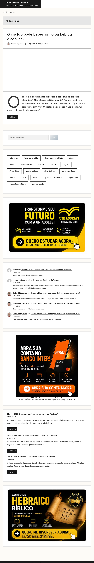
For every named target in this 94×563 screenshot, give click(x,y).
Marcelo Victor (19, 280)
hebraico (54, 164)
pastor (23, 177)
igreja (67, 164)
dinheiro (72, 158)
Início (5, 12)
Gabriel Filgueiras (17, 44)
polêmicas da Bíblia (53, 177)
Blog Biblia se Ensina (17, 2)
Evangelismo (26, 164)
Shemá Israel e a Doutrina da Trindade (44, 280)
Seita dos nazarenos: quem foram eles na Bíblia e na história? (32, 435)
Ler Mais (13, 117)
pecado (36, 177)
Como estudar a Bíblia (54, 158)
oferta (12, 177)
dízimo (12, 164)
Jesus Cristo (14, 171)
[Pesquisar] (54, 137)
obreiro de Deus (68, 171)
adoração (14, 158)
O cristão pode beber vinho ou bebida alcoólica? (47, 70)
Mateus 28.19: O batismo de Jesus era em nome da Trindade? (46, 270)
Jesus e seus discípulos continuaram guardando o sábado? (31, 457)
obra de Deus (49, 171)
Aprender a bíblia (31, 158)
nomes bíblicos (32, 171)
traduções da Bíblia (18, 184)
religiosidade (73, 177)
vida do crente (38, 184)
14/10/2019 (31, 44)
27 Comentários (43, 44)
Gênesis (41, 164)
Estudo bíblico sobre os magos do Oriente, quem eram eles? (55, 293)
